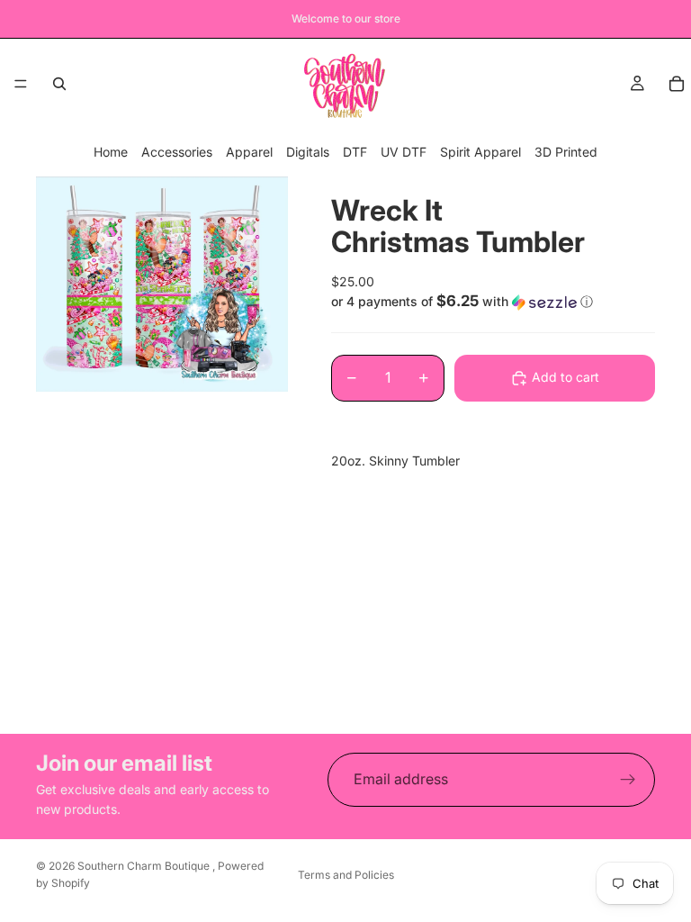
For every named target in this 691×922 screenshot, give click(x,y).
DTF (355, 151)
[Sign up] (628, 780)
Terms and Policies (346, 874)
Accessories (176, 151)
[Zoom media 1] (162, 284)
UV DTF (403, 151)
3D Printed (565, 151)
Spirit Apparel (480, 151)
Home (111, 151)
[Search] (59, 84)
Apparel (249, 151)
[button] (493, 302)
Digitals (307, 151)
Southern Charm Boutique (144, 865)
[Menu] (20, 83)
